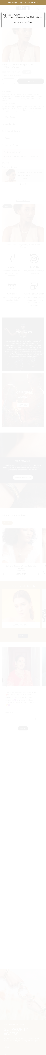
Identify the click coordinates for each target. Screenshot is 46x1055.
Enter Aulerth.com (23, 22)
